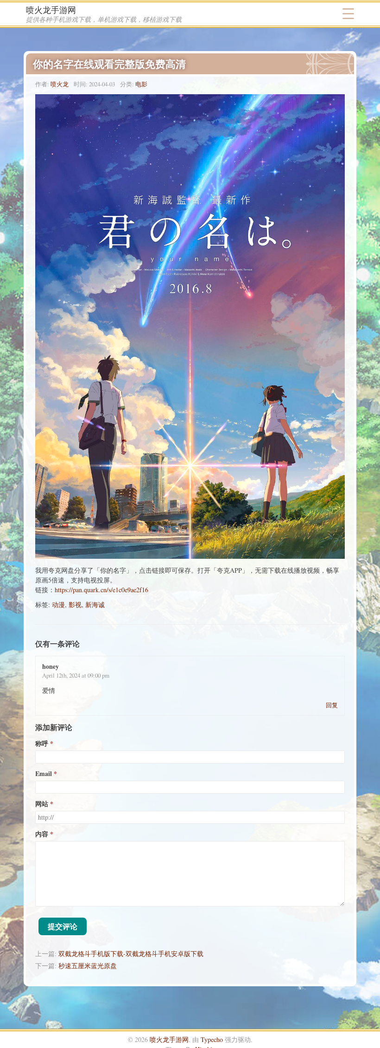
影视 (75, 604)
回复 (332, 705)
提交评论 (62, 926)
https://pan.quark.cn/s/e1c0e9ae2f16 (101, 589)
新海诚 (95, 604)
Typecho (212, 1039)
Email (43, 773)
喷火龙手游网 (51, 9)
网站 (41, 804)
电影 (141, 84)
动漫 (58, 604)
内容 (41, 834)
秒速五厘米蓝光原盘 (87, 965)
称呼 (41, 743)
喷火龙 (60, 84)
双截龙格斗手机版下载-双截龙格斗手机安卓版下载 (130, 953)
